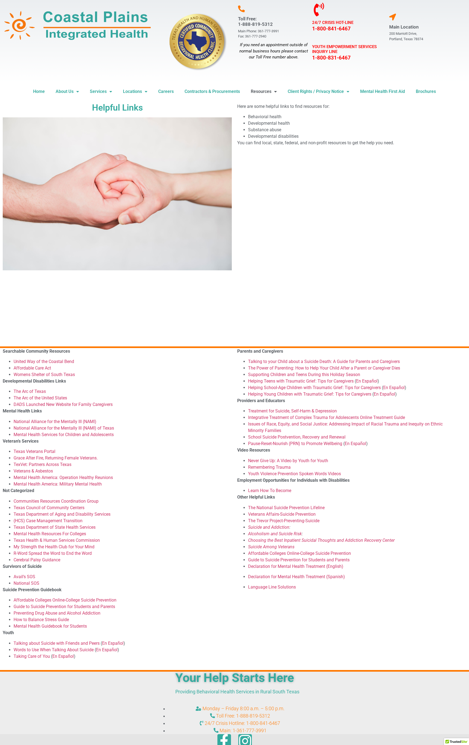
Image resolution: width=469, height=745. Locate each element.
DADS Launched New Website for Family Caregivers (63, 404)
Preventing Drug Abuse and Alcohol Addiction (57, 613)
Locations (132, 91)
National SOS (26, 583)
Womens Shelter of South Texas (44, 374)
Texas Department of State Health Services (55, 527)
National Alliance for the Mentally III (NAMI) (55, 421)
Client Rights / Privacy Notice (316, 91)
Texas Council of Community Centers (49, 507)
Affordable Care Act (32, 368)
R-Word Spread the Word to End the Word (53, 553)
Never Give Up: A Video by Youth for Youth (288, 460)
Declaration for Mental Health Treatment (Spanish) (296, 576)
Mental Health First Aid (382, 91)
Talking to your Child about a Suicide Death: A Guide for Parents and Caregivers (324, 361)
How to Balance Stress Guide (41, 619)
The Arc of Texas (30, 391)
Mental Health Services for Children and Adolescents (64, 434)
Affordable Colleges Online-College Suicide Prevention (65, 600)
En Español (112, 643)
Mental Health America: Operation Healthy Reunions (63, 477)
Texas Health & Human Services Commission (57, 540)
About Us (65, 91)
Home (39, 91)
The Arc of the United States (40, 397)
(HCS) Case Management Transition (48, 520)
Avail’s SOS (24, 576)
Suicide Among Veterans (271, 546)
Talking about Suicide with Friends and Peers (57, 643)
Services (98, 91)
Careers (166, 91)
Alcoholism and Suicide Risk (275, 533)
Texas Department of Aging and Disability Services (62, 514)
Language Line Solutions (272, 587)
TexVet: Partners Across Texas (42, 464)
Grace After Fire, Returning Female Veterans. (56, 458)
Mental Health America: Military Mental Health (58, 484)
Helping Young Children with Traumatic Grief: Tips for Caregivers (309, 394)
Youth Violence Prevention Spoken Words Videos (294, 473)
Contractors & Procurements (212, 91)
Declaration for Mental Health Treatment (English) (295, 566)
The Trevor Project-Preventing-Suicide (283, 520)
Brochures (426, 91)
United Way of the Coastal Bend (44, 361)
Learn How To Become (269, 490)
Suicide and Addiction (268, 527)
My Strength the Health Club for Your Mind (54, 546)
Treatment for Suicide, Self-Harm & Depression (292, 411)
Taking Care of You (32, 656)
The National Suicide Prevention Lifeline (286, 507)
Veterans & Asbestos (33, 471)
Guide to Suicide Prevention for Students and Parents (64, 606)
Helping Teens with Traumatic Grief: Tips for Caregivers (301, 381)
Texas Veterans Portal (34, 451)
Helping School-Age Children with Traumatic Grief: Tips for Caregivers (314, 387)
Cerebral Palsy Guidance (37, 559)
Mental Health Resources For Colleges (50, 533)
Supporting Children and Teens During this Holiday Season (304, 374)
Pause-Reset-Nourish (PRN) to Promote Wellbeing (295, 443)
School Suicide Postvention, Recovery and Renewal (297, 437)
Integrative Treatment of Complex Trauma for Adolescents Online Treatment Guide (326, 417)
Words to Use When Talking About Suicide (54, 649)
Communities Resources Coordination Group (56, 501)
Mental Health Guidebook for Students (50, 626)
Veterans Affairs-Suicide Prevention (282, 514)
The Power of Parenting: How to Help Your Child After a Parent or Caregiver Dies (324, 368)
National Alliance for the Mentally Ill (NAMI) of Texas (64, 428)
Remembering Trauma (269, 467)
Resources (261, 91)
